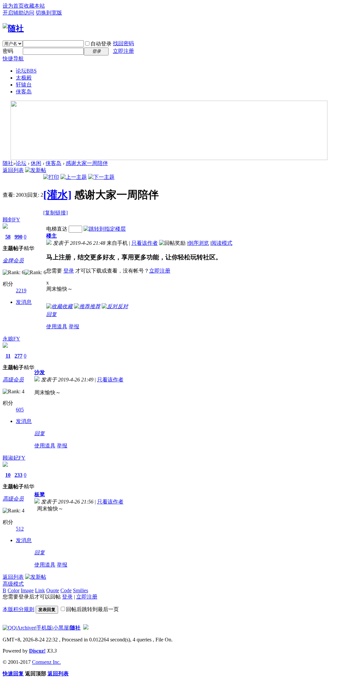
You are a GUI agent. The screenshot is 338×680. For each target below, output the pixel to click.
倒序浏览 (198, 243)
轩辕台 (24, 84)
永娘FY (11, 338)
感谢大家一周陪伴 (87, 163)
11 (8, 356)
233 (18, 475)
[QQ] (9, 628)
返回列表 (13, 170)
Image (27, 590)
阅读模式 (221, 243)
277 (18, 356)
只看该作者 (144, 243)
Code (66, 590)
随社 (8, 163)
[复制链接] (55, 212)
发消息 (24, 302)
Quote (52, 590)
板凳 (39, 494)
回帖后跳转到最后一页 (92, 609)
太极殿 (24, 78)
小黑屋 (61, 628)
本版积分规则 (18, 609)
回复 (51, 314)
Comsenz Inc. (46, 662)
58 (8, 237)
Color (13, 590)
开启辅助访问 (18, 13)
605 (20, 409)
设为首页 (13, 6)
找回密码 (123, 43)
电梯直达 (56, 229)
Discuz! (37, 651)
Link (40, 590)
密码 (8, 51)
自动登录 (101, 44)
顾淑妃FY (14, 458)
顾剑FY (11, 219)
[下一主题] (101, 177)
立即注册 (123, 51)
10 (8, 475)
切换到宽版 (49, 13)
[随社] (13, 28)
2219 (21, 290)
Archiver (26, 628)
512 (20, 529)
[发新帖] (35, 170)
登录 (68, 271)
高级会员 (13, 379)
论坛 (26, 71)
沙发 (39, 372)
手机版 (44, 628)
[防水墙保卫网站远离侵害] (85, 628)
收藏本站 (34, 6)
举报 (74, 326)
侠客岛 (24, 91)
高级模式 (13, 584)
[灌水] (57, 195)
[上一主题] (73, 177)
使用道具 (56, 326)
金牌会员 (13, 260)
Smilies (80, 590)
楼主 (51, 236)
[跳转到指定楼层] (105, 229)
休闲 (36, 163)
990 (18, 237)
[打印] (51, 177)
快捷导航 (13, 58)
